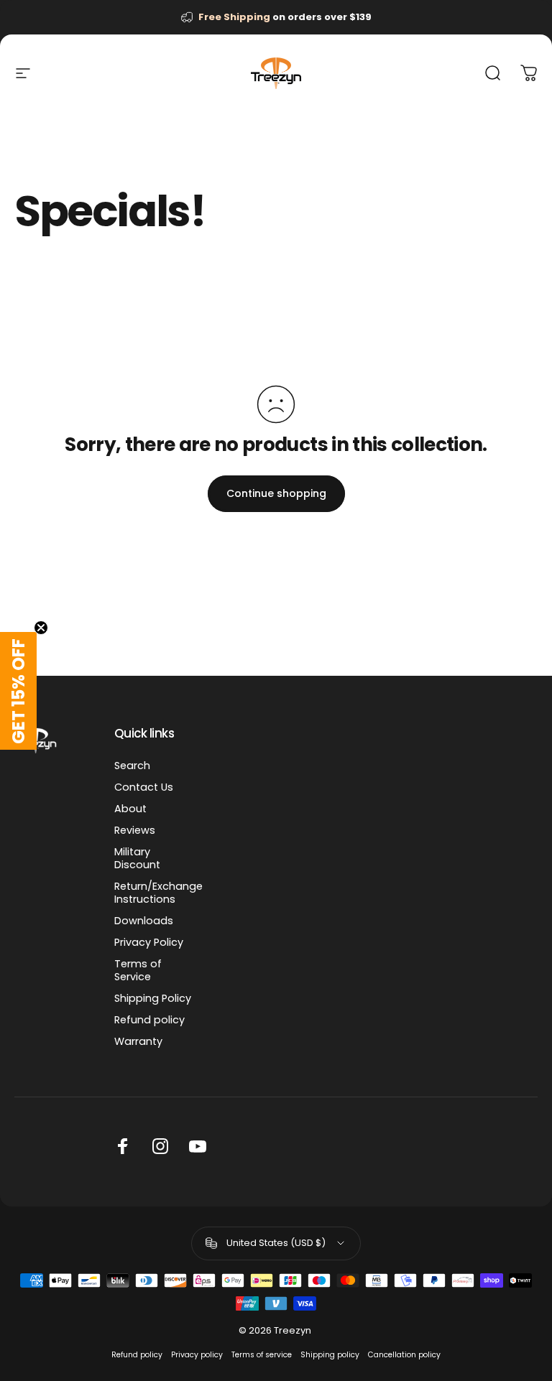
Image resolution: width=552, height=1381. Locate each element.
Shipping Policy (152, 998)
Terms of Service (138, 970)
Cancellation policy (404, 1354)
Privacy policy (197, 1354)
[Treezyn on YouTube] (197, 1146)
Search (132, 765)
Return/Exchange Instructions (158, 893)
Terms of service (261, 1354)
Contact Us (143, 787)
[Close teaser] (41, 627)
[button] (18, 691)
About (130, 808)
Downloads (143, 920)
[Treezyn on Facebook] (123, 1146)
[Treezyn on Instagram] (160, 1146)
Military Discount (137, 858)
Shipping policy (329, 1354)
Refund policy (149, 1019)
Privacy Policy (148, 942)
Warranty (138, 1041)
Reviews (134, 830)
